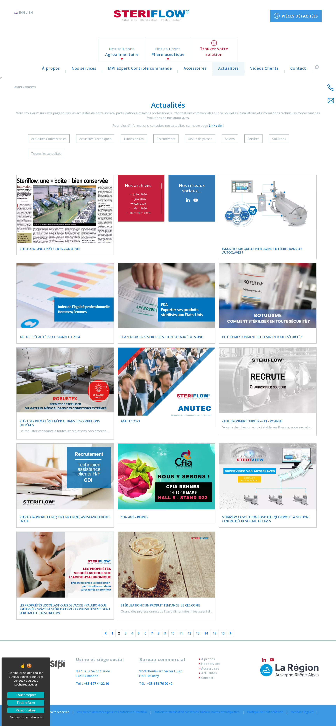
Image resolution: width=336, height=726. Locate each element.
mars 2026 (140, 208)
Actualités (228, 68)
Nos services (84, 68)
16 (223, 633)
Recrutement (166, 139)
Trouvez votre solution (214, 51)
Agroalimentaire (122, 51)
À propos (51, 68)
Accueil (18, 87)
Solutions (279, 139)
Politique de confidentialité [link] (26, 717)
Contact (298, 68)
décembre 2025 (140, 213)
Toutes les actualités (46, 153)
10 (172, 633)
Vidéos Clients (264, 68)
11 (181, 633)
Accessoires (195, 68)
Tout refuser (26, 703)
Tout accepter (26, 695)
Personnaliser (26, 710)
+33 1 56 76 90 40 (159, 683)
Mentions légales (302, 712)
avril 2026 (140, 204)
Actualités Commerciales (48, 139)
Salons (230, 139)
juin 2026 (140, 199)
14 (206, 633)
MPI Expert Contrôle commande (140, 68)
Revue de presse (200, 139)
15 (214, 633)
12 (189, 633)
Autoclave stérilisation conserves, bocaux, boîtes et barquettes (197, 712)
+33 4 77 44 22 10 (96, 683)
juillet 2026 (140, 194)
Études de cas (134, 139)
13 (198, 633)
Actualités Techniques (95, 139)
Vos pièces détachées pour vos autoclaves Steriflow (112, 712)
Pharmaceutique (168, 51)
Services (253, 139)
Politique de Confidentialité (265, 712)
